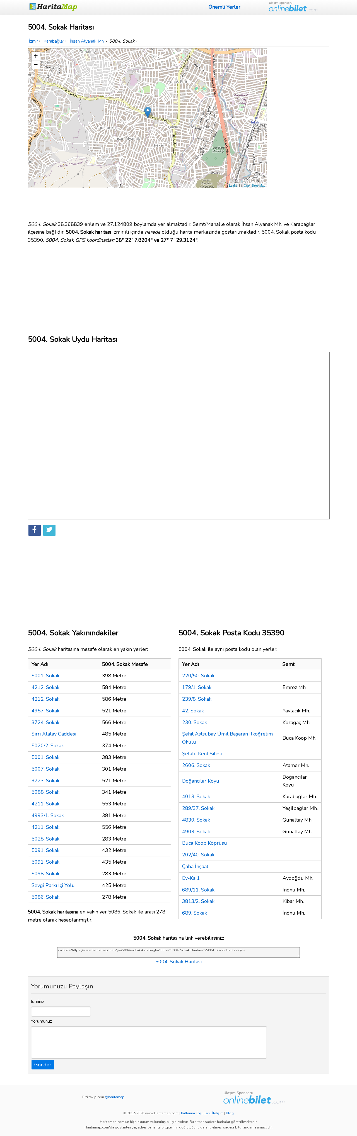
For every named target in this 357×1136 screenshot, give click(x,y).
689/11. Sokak (198, 889)
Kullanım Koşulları (195, 1113)
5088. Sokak (45, 792)
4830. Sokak (196, 820)
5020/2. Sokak (48, 745)
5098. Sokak (45, 873)
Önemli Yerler (224, 7)
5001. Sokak (45, 675)
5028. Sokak (45, 838)
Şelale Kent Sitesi (202, 753)
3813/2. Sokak (198, 901)
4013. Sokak (196, 796)
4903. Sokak (196, 831)
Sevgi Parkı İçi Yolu (53, 885)
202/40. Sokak (198, 854)
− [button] (36, 64)
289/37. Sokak (198, 808)
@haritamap (114, 1097)
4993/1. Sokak (48, 815)
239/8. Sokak (196, 699)
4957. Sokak (45, 710)
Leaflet (233, 185)
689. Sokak (194, 913)
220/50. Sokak (198, 675)
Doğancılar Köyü (200, 781)
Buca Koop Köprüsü (204, 843)
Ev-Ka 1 (191, 878)
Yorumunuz (41, 1021)
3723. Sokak (45, 780)
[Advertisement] (299, 131)
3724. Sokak (45, 722)
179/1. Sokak (196, 687)
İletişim (217, 1113)
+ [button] (36, 55)
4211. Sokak (45, 803)
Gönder (42, 1064)
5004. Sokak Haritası (178, 961)
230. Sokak (194, 722)
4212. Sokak (45, 687)
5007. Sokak (45, 769)
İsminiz (37, 1001)
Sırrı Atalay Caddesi (54, 734)
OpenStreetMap (254, 185)
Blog (230, 1113)
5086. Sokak (45, 897)
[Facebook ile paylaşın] (34, 530)
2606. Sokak (196, 765)
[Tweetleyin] (49, 530)
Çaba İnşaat (195, 866)
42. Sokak (193, 710)
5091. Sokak (45, 850)
